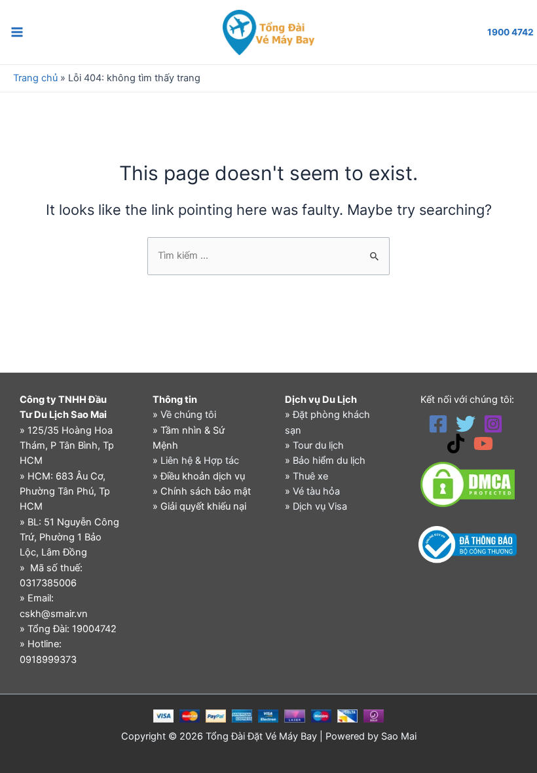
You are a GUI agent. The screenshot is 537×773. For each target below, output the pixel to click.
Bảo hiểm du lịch (329, 460)
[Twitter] (465, 424)
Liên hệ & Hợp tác (199, 460)
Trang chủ (35, 78)
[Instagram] (493, 424)
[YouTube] (483, 443)
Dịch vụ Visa (320, 506)
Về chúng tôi (188, 415)
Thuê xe (310, 476)
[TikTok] (456, 443)
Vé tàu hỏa (316, 491)
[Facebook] (438, 424)
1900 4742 (510, 32)
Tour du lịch (318, 445)
